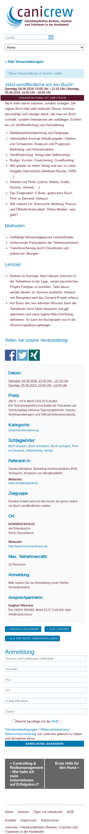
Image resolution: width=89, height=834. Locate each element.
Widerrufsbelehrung (54, 729)
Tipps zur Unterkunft (47, 812)
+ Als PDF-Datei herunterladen (32, 638)
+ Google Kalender (23, 629)
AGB (54, 721)
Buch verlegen (60, 446)
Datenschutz (50, 820)
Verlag (48, 450)
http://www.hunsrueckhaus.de (28, 546)
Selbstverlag (34, 450)
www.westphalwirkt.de (23, 483)
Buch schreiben (38, 446)
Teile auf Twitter (22, 355)
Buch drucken (17, 446)
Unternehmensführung (23, 430)
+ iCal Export (58, 629)
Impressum (29, 820)
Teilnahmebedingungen (21, 729)
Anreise (23, 812)
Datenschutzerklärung (20, 734)
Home (9, 812)
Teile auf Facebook (10, 355)
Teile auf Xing (34, 355)
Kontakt (10, 820)
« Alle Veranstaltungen (24, 61)
